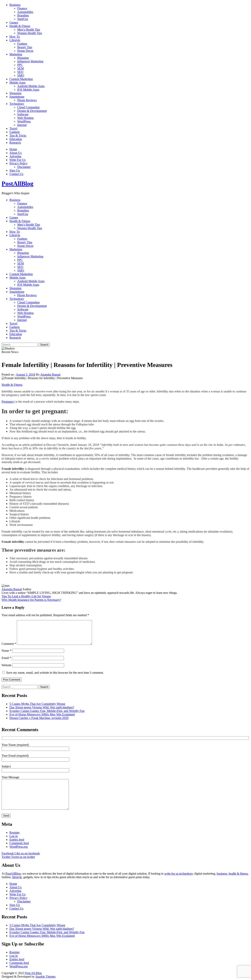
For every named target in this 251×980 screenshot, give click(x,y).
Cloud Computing (28, 107)
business (222, 873)
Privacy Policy (18, 163)
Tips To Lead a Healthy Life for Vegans (26, 596)
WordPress (24, 121)
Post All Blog (33, 973)
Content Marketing (21, 79)
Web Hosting (25, 118)
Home (13, 149)
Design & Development (32, 110)
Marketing (15, 54)
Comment (9, 643)
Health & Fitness (19, 26)
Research (15, 142)
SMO (20, 75)
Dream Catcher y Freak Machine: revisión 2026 (38, 718)
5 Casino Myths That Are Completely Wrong (37, 703)
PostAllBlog (17, 183)
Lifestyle (14, 40)
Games (13, 22)
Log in (13, 836)
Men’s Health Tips (28, 29)
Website (6, 665)
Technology (16, 103)
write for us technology (178, 873)
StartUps (22, 19)
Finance (22, 8)
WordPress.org (18, 846)
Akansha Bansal (50, 374)
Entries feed (16, 839)
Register (14, 832)
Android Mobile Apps (31, 86)
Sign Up (14, 170)
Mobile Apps (17, 82)
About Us (15, 152)
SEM (20, 68)
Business (14, 4)
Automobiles (25, 12)
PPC (20, 65)
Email (6, 658)
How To (14, 36)
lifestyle (17, 877)
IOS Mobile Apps (28, 89)
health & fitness (238, 873)
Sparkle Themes (45, 976)
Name (6, 650)
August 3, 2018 (25, 374)
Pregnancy (8, 401)
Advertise (15, 156)
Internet (22, 125)
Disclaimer (24, 167)
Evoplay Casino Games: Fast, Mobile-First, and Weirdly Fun (47, 711)
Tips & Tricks (17, 135)
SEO (20, 72)
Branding (23, 15)
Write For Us (17, 160)
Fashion (22, 43)
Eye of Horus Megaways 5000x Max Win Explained (42, 714)
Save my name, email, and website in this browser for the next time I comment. (55, 672)
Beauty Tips (24, 47)
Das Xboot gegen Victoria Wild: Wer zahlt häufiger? (41, 707)
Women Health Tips (29, 33)
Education (15, 139)
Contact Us (16, 174)
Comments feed (19, 843)
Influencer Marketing (30, 61)
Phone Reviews (27, 100)
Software (22, 114)
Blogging (23, 57)
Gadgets (14, 132)
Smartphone (16, 96)
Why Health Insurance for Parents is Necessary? (31, 599)
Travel (13, 128)
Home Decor (25, 50)
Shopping (15, 93)
